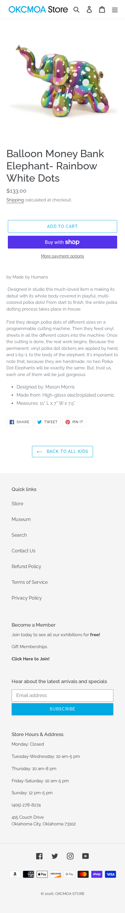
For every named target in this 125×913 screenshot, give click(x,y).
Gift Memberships (29, 646)
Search (19, 535)
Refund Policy (26, 566)
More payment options (62, 256)
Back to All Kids (66, 451)
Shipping (15, 200)
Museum (21, 519)
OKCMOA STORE (70, 893)
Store (17, 503)
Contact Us (23, 551)
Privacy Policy (27, 598)
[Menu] (114, 9)
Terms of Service (30, 582)
